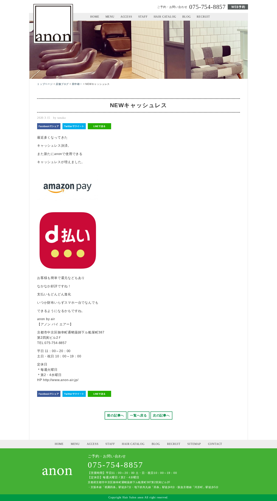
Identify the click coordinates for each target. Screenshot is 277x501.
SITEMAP (194, 443)
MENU (109, 16)
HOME (94, 16)
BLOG (186, 16)
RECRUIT (203, 16)
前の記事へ (115, 415)
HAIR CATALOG (165, 16)
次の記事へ (161, 415)
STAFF (143, 16)
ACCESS (126, 16)
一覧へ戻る (138, 415)
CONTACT (215, 443)
